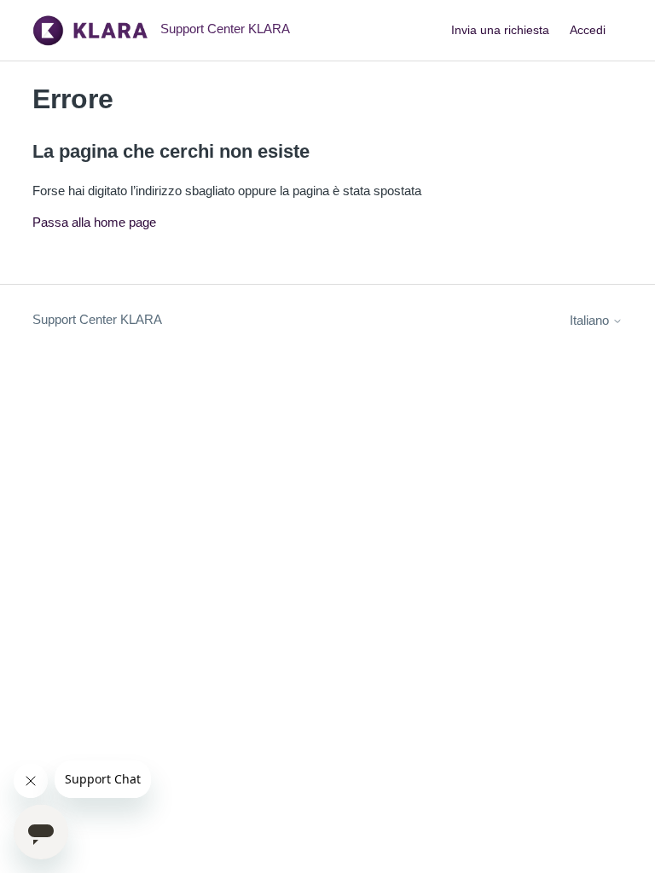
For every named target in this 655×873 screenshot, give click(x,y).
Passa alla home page (94, 222)
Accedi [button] (588, 30)
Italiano (591, 320)
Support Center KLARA (97, 319)
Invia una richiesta (500, 30)
